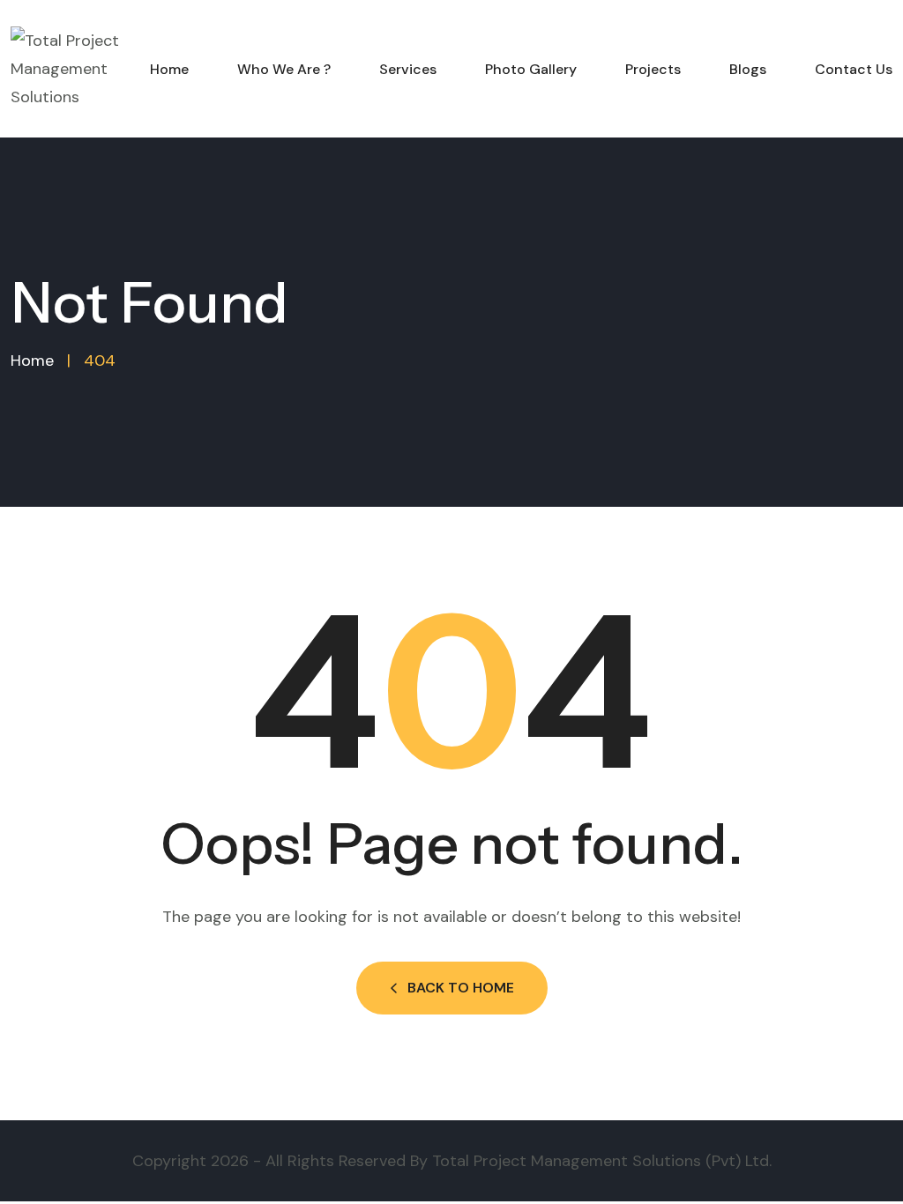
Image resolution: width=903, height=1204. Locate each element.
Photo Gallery (531, 69)
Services (408, 69)
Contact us (853, 69)
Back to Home (460, 987)
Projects (653, 69)
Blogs (747, 69)
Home (169, 69)
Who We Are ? (284, 69)
